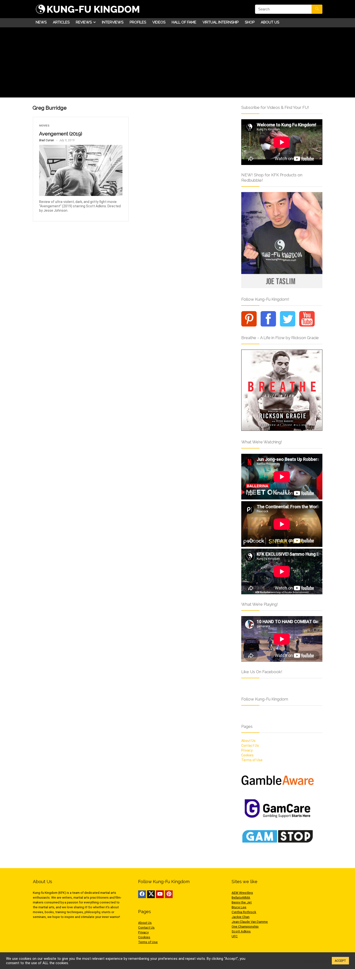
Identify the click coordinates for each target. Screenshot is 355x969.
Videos (158, 22)
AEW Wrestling (242, 892)
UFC (235, 936)
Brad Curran (46, 140)
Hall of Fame (184, 22)
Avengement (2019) (60, 134)
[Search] (317, 9)
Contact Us (250, 745)
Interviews (112, 22)
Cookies (247, 755)
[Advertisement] (177, 63)
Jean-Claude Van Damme (250, 922)
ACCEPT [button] (340, 960)
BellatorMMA (241, 897)
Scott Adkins (241, 931)
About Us (270, 22)
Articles (61, 22)
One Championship (245, 926)
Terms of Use (252, 760)
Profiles (138, 22)
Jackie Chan (240, 917)
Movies (44, 125)
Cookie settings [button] (315, 961)
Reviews (84, 22)
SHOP (250, 22)
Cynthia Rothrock (244, 912)
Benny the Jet (242, 902)
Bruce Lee (239, 907)
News (41, 22)
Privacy (247, 750)
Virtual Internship (221, 22)
